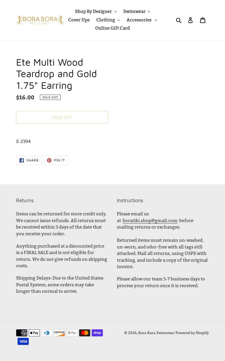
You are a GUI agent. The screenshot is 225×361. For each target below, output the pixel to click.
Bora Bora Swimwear (156, 333)
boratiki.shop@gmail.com (150, 220)
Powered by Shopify (192, 333)
